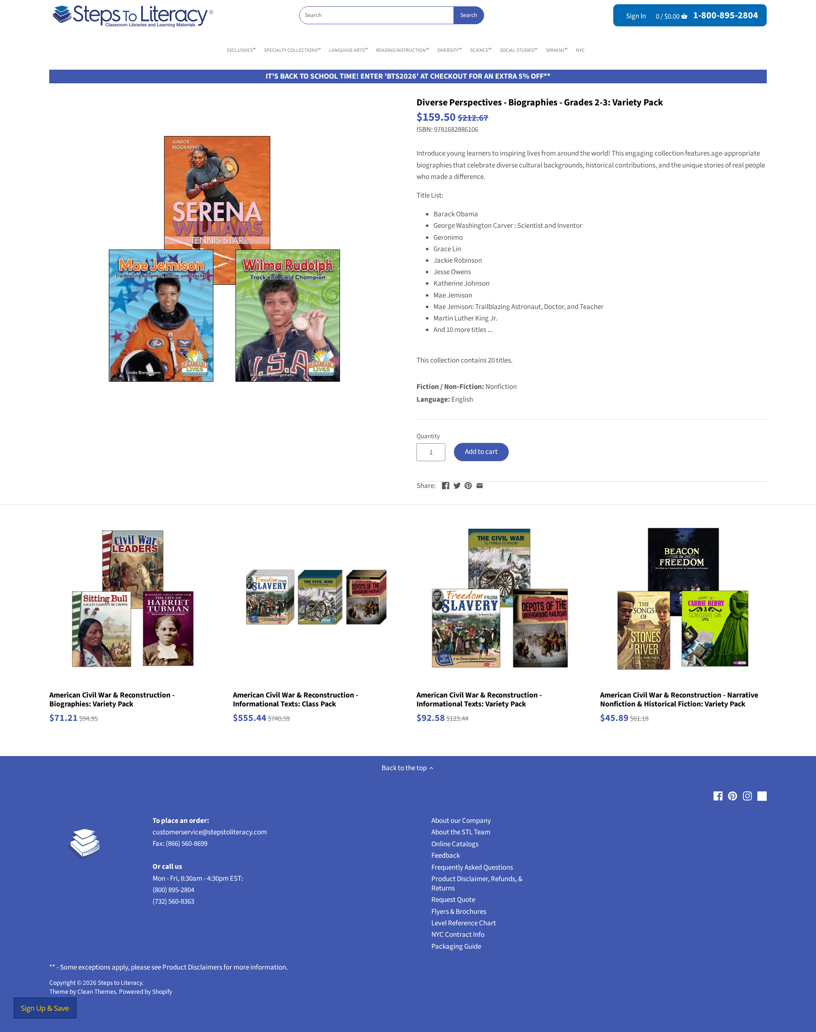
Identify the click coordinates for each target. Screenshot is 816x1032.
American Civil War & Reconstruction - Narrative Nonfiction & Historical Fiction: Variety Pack (679, 699)
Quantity (428, 436)
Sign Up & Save (45, 1008)
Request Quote (453, 900)
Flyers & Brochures (458, 912)
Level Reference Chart (463, 923)
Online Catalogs (455, 844)
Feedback (445, 856)
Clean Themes (96, 991)
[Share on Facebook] (445, 485)
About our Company (461, 821)
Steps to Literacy (120, 982)
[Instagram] (747, 796)
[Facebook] (718, 796)
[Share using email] (479, 485)
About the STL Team (460, 832)
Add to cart (481, 452)
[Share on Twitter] (457, 485)
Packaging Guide (456, 946)
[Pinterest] (732, 796)
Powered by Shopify (145, 991)
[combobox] (391, 15)
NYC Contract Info (457, 935)
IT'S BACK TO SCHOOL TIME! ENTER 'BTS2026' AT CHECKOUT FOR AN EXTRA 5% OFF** (408, 76)
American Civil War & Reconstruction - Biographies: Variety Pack (112, 699)
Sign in (636, 16)
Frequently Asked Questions (472, 867)
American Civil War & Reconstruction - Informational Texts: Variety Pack (479, 699)
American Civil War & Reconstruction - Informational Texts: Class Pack (295, 699)
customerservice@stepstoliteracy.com (210, 832)
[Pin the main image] (468, 485)
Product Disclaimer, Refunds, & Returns (476, 883)
